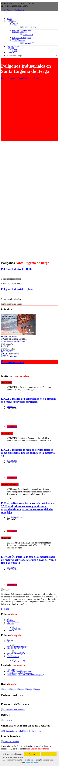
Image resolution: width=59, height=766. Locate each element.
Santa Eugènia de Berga (28, 78)
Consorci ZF (28, 43)
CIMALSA (28, 34)
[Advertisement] (29, 111)
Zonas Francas (18, 40)
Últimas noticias (12, 362)
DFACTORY (7, 351)
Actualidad (11, 406)
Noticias (10, 48)
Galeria (15, 51)
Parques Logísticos (20, 32)
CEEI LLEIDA (30, 27)
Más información (33, 763)
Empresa (10, 20)
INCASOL (6, 346)
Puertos (15, 39)
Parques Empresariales (22, 30)
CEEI (14, 25)
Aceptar (32, 754)
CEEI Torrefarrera (9, 356)
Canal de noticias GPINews (13, 341)
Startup (15, 23)
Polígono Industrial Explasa (17, 289)
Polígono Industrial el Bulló (16, 268)
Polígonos (12, 78)
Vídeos (15, 49)
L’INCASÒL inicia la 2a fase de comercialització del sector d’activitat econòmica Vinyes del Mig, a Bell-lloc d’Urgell (28, 559)
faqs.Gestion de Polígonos (37, 749)
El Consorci (12, 460)
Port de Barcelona (9, 336)
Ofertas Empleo (13, 46)
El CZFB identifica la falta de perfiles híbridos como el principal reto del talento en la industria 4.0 (28, 452)
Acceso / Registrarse (15, 10)
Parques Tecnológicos (21, 37)
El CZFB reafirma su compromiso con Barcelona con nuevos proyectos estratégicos (28, 400)
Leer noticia (12, 426)
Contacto (10, 52)
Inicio (9, 18)
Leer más (5, 609)
